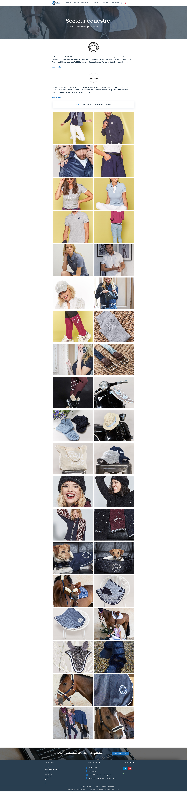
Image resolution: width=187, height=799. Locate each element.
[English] (125, 3)
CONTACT (115, 3)
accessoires (98, 104)
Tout (77, 104)
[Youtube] (129, 768)
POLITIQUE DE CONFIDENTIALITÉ (105, 787)
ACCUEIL (69, 3)
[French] (122, 3)
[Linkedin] (125, 768)
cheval (108, 104)
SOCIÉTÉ (105, 3)
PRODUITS (95, 3)
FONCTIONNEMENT (81, 3)
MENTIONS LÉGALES (86, 787)
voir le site (56, 67)
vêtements (87, 104)
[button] (120, 753)
